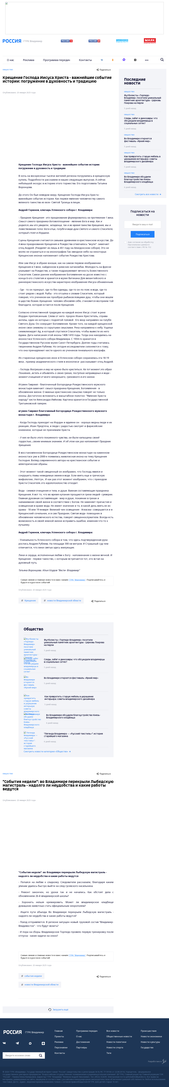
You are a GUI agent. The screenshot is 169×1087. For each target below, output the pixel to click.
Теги (108, 1053)
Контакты (85, 60)
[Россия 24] (94, 41)
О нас (10, 60)
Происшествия (148, 1030)
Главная (59, 1030)
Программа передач (56, 60)
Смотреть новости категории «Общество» (46, 751)
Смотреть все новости (146, 194)
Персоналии (61, 1047)
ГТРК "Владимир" (77, 579)
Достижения (83, 1042)
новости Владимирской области (64, 600)
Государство (147, 1047)
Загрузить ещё (60, 1009)
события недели (33, 976)
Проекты (59, 1036)
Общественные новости (119, 1036)
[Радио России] (122, 41)
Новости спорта (114, 1047)
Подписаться (142, 234)
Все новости (112, 1030)
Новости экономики (151, 1036)
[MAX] (124, 60)
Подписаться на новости (142, 213)
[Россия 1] (67, 41)
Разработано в (155, 1061)
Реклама (28, 60)
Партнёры (81, 1047)
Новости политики (116, 1042)
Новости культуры (150, 1042)
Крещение (30, 600)
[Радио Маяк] (150, 43)
